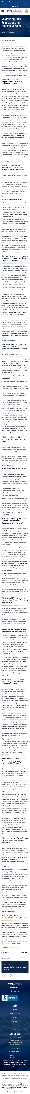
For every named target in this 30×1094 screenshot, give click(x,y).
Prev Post (6, 952)
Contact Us (15, 1029)
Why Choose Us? (15, 1013)
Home (15, 1009)
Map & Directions (15, 1044)
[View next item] (11, 975)
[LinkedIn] (18, 991)
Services (15, 1017)
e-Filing (25, 698)
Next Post (24, 952)
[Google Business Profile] (15, 991)
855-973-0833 (15, 987)
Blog (15, 1025)
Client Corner (15, 1021)
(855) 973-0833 (23, 934)
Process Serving (13, 947)
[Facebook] (11, 991)
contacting (16, 932)
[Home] (14, 11)
